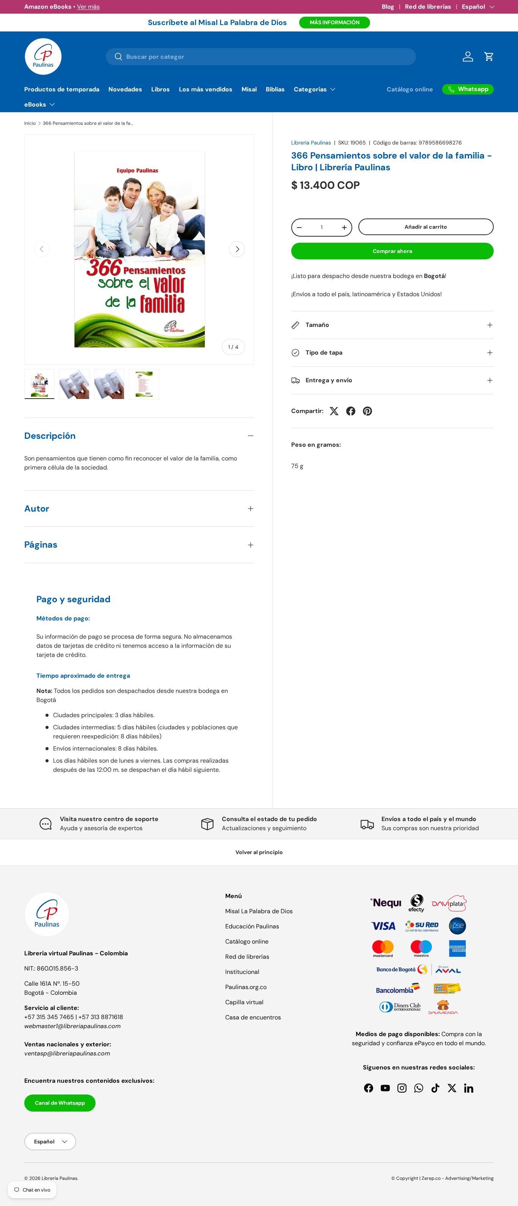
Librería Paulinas (311, 142)
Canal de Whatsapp (60, 1102)
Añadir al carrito (426, 226)
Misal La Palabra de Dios (259, 911)
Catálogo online (410, 89)
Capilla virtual (244, 1002)
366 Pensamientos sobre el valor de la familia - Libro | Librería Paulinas (88, 123)
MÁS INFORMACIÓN (334, 22)
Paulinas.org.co (246, 987)
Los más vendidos (205, 89)
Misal (249, 89)
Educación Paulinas (252, 926)
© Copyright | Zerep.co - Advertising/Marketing (442, 1178)
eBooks (35, 104)
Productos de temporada (61, 89)
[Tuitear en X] (334, 411)
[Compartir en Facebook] (350, 411)
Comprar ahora (392, 251)
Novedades (125, 89)
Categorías (310, 89)
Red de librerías (428, 7)
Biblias (275, 89)
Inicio (30, 123)
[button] (489, 56)
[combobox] (261, 56)
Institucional (242, 972)
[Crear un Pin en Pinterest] (367, 411)
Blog (388, 7)
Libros (160, 89)
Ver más (88, 7)
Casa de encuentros (253, 1017)
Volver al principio (259, 852)
